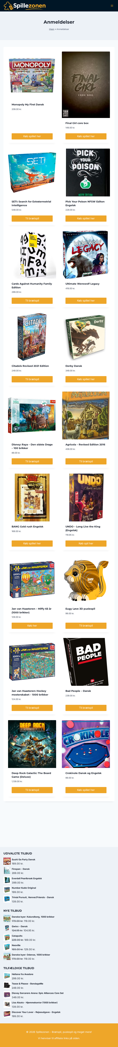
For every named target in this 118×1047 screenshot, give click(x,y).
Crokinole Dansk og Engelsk (83, 773)
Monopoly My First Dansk (28, 104)
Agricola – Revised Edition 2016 (85, 444)
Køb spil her (86, 543)
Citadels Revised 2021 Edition (30, 366)
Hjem (51, 29)
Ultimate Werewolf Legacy (82, 283)
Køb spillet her (32, 136)
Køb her (32, 625)
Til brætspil (32, 218)
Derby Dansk (73, 366)
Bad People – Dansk (78, 691)
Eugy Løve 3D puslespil (80, 608)
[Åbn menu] (112, 5)
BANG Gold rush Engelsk (27, 526)
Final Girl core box (76, 123)
